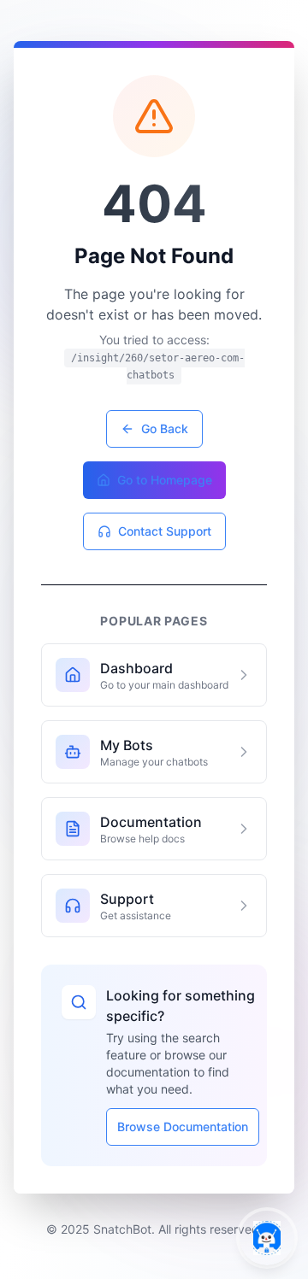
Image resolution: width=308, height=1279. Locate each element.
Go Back (164, 428)
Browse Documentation (182, 1126)
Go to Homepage (164, 479)
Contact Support (164, 531)
